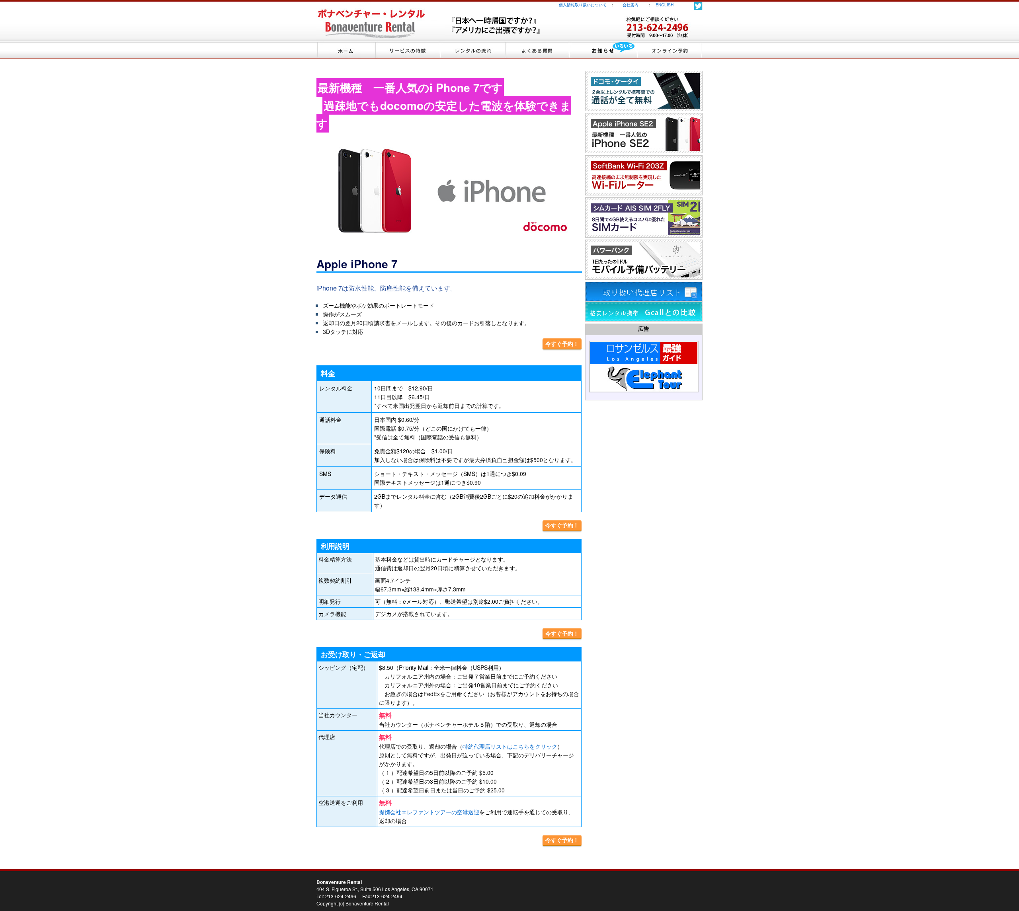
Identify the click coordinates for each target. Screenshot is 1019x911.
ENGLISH (664, 5)
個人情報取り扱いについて (583, 5)
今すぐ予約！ (562, 343)
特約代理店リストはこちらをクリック (510, 746)
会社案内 (634, 5)
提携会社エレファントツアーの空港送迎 (429, 812)
